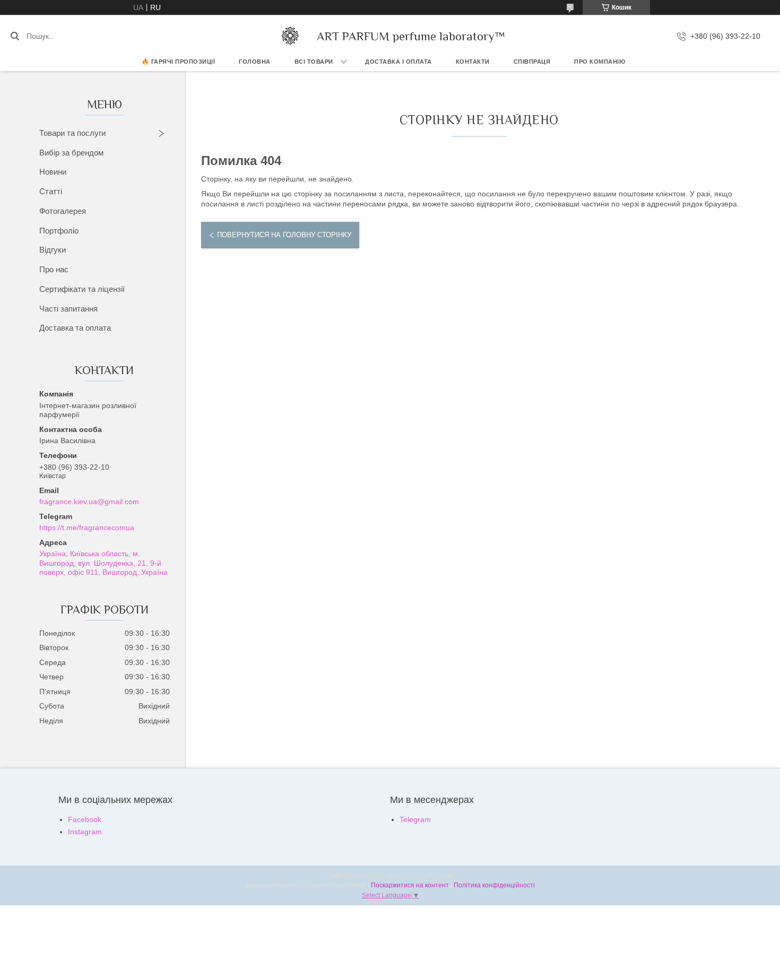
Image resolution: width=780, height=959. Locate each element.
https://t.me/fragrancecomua (86, 527)
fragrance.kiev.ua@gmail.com (89, 501)
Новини (52, 171)
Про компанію (599, 61)
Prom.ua (441, 875)
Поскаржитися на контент (410, 885)
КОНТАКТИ (473, 61)
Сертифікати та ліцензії (82, 288)
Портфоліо (59, 230)
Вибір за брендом (71, 152)
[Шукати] (15, 36)
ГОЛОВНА (255, 61)
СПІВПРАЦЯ (532, 61)
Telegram (415, 819)
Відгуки (52, 249)
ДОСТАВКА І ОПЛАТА (398, 61)
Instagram (85, 831)
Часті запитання (68, 308)
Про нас (53, 269)
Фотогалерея (62, 210)
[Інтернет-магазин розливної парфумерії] (290, 36)
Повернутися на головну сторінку (284, 235)
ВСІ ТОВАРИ (313, 61)
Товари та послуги (72, 132)
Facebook (84, 819)
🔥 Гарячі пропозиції (178, 61)
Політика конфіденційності (494, 885)
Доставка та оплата (75, 327)
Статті (50, 191)
